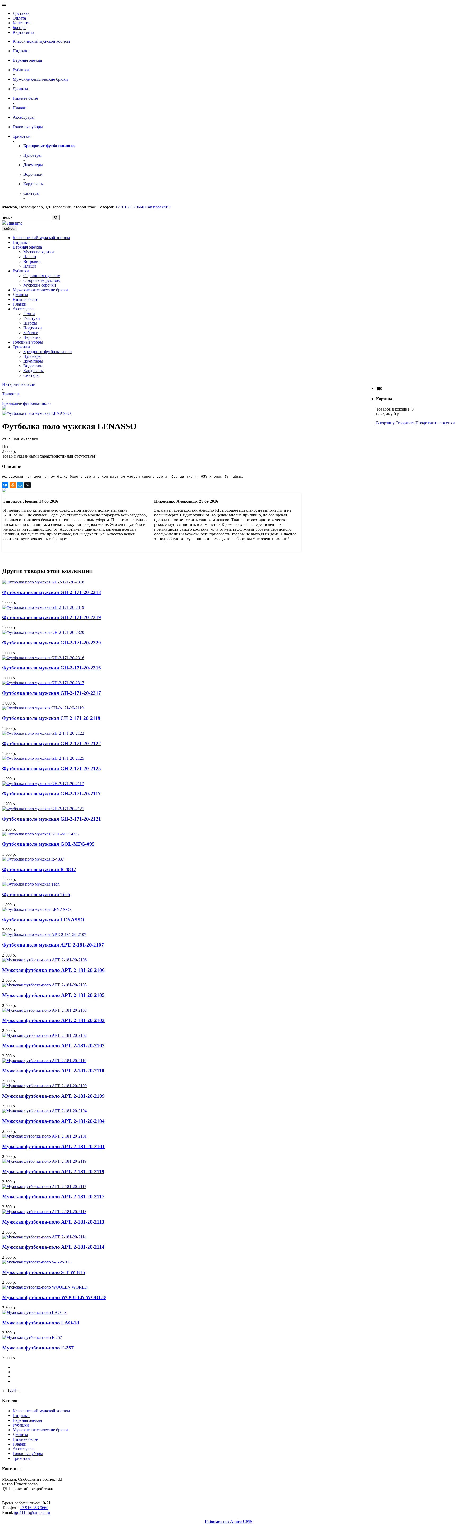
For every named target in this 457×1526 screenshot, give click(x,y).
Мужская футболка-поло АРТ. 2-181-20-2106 (53, 970)
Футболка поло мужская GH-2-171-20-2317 (51, 693)
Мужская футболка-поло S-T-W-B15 (43, 1272)
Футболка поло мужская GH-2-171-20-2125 (51, 768)
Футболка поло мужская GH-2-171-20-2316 (51, 668)
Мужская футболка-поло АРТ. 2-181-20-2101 (53, 1146)
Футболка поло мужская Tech (36, 894)
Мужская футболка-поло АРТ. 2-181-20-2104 (53, 1121)
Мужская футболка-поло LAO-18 (40, 1322)
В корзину (385, 423)
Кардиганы (33, 184)
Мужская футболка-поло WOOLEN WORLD (54, 1297)
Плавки (19, 108)
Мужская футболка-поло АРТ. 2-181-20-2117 (53, 1196)
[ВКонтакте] (5, 485)
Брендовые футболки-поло (26, 403)
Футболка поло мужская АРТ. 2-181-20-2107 (53, 945)
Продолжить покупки (435, 423)
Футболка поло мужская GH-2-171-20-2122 (51, 743)
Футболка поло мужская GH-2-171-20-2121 (51, 819)
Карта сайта (23, 32)
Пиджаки (21, 51)
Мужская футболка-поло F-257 (38, 1348)
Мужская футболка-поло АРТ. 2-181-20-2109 (53, 1096)
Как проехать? (158, 207)
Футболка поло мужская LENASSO (43, 920)
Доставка (21, 13)
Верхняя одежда (27, 60)
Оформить (405, 423)
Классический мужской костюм (41, 41)
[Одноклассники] (13, 485)
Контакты (21, 23)
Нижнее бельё (25, 98)
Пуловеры (32, 155)
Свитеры (31, 193)
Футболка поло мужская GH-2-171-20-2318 (51, 592)
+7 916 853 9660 (129, 207)
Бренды (19, 27)
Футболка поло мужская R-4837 (39, 869)
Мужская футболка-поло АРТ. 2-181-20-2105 (53, 995)
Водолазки (33, 174)
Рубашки (21, 70)
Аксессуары (23, 117)
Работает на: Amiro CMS (228, 1521)
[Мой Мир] (20, 485)
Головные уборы (28, 127)
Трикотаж (21, 136)
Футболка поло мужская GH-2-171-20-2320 (51, 642)
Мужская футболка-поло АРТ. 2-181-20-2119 (53, 1171)
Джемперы (33, 165)
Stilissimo (14, 223)
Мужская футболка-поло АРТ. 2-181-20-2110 (53, 1070)
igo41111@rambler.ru (32, 1512)
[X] (27, 485)
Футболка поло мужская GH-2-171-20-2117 (51, 793)
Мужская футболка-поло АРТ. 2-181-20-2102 (53, 1045)
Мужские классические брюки (40, 79)
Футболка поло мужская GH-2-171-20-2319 (51, 617)
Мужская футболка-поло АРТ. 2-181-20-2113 (53, 1222)
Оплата (19, 18)
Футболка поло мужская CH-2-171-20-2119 (51, 718)
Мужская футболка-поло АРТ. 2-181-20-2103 (53, 1020)
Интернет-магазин (18, 384)
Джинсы (20, 89)
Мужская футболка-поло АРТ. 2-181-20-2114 (53, 1247)
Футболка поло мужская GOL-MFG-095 (48, 844)
